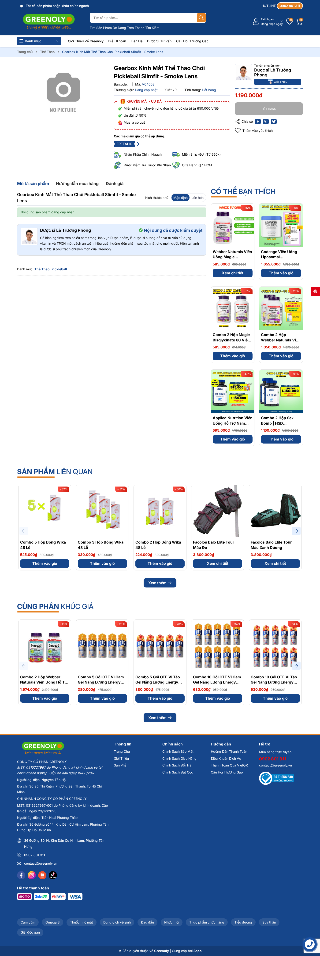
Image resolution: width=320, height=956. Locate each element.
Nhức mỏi (171, 922)
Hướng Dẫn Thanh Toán (229, 751)
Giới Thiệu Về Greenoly (86, 41)
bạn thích (243, 191)
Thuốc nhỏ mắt (81, 922)
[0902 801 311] (282, 5)
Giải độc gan (30, 932)
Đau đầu (147, 922)
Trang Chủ (122, 751)
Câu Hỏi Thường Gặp (192, 41)
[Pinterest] (266, 121)
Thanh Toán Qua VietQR (229, 765)
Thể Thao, (42, 269)
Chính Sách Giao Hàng (179, 758)
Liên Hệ (136, 41)
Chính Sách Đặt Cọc (177, 772)
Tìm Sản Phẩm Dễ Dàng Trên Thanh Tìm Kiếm (124, 28)
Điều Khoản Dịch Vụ (226, 758)
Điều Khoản (117, 41)
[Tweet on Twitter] (274, 121)
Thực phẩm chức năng (206, 922)
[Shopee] (42, 875)
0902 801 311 (34, 855)
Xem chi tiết (232, 273)
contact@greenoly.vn (40, 863)
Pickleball (59, 269)
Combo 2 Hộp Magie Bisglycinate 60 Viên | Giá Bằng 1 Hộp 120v (232, 339)
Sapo (197, 951)
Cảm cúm (28, 922)
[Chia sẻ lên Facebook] (258, 121)
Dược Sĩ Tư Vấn (159, 41)
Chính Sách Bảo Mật (177, 751)
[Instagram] (32, 875)
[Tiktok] (53, 875)
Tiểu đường (243, 922)
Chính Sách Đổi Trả (176, 765)
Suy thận (269, 922)
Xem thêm (157, 582)
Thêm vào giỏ (281, 273)
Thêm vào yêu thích (257, 130)
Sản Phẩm (121, 765)
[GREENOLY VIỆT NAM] (48, 21)
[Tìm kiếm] (201, 17)
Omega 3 (52, 922)
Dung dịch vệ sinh (117, 922)
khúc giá (55, 606)
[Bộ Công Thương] (276, 778)
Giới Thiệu (280, 81)
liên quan (55, 471)
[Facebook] (21, 875)
